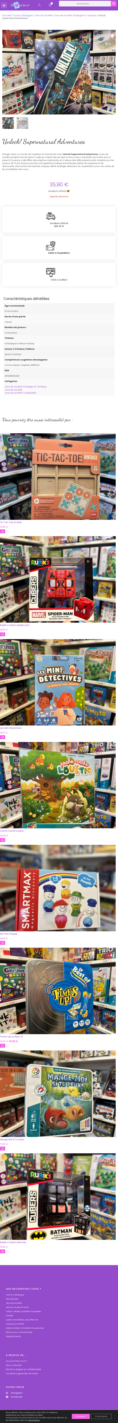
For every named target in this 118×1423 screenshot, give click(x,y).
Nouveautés (12, 1298)
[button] (3, 5)
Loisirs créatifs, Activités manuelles (23, 1311)
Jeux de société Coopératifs (20, 392)
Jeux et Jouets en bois (17, 1307)
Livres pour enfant (15, 1323)
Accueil (6, 15)
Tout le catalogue (22, 15)
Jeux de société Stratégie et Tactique (75, 15)
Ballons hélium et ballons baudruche (25, 1328)
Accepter (80, 1416)
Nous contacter (14, 1365)
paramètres (34, 1420)
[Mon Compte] (39, 5)
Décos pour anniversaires (19, 1332)
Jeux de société (43, 15)
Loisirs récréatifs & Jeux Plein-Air (22, 1319)
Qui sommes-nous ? (16, 1361)
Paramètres (101, 1416)
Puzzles (9, 1315)
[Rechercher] (114, 3)
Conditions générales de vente (22, 1373)
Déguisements (13, 1336)
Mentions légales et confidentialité (23, 1369)
